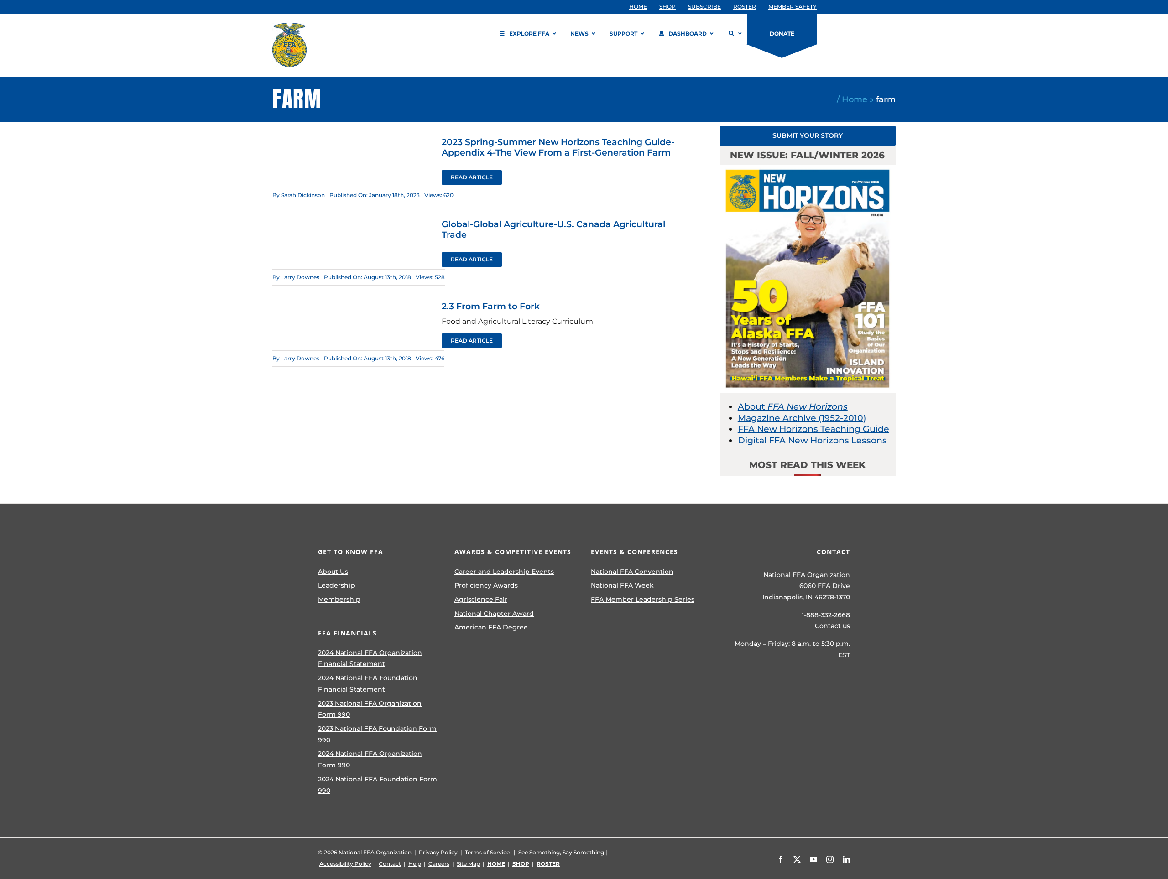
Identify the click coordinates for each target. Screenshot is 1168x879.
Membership (339, 599)
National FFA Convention (632, 571)
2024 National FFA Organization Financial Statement (370, 658)
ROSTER (548, 863)
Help (414, 863)
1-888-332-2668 (826, 615)
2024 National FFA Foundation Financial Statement (367, 683)
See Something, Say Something (561, 852)
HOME (496, 863)
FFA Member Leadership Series (642, 599)
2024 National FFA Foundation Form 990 (377, 785)
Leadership (336, 585)
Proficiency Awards (486, 585)
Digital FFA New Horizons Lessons (812, 440)
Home (854, 99)
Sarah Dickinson (303, 195)
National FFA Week (622, 585)
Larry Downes (300, 277)
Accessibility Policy (345, 863)
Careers (438, 863)
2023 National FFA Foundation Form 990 (377, 734)
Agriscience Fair (480, 599)
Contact (390, 863)
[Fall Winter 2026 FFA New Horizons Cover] (808, 169)
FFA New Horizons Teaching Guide (813, 429)
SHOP (520, 863)
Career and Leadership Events (504, 571)
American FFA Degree (491, 627)
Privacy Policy (438, 852)
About (793, 406)
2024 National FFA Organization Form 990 (370, 759)
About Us (333, 571)
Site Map (468, 863)
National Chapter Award (494, 613)
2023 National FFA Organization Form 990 (370, 709)
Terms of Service (487, 852)
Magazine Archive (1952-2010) (802, 418)
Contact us (832, 626)
